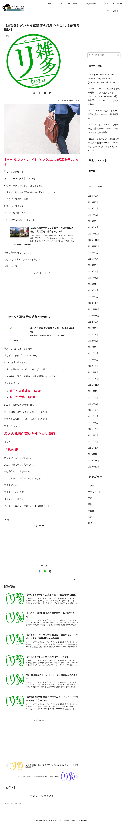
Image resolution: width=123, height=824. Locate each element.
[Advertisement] (42, 292)
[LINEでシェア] (44, 92)
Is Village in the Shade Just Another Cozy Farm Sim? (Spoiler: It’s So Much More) (101, 78)
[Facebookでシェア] (39, 92)
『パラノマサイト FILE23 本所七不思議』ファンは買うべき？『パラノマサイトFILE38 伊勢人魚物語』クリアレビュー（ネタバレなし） (104, 97)
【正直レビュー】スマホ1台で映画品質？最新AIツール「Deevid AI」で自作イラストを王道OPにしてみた (103, 145)
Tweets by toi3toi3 (96, 178)
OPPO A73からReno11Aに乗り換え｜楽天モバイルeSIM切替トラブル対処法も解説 (103, 128)
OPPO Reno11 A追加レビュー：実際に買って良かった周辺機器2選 (103, 114)
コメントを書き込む (42, 795)
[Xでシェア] (34, 92)
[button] (50, 92)
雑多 (8, 520)
